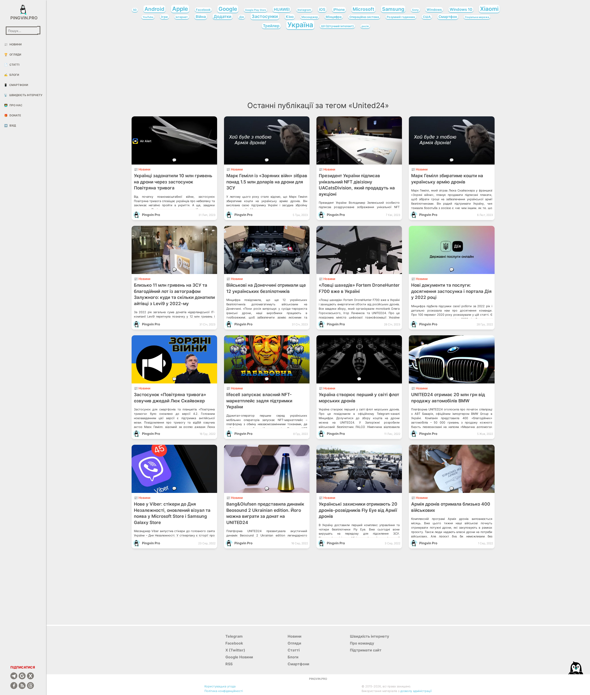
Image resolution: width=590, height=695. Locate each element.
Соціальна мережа (477, 17)
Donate (12, 115)
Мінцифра (334, 17)
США (427, 17)
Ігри (164, 17)
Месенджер (309, 17)
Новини (13, 44)
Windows (434, 10)
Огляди (12, 54)
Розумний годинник (401, 17)
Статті (11, 64)
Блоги (11, 75)
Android (154, 9)
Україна (300, 25)
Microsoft (363, 9)
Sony (415, 10)
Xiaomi (489, 8)
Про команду (362, 643)
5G (135, 10)
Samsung (393, 9)
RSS (229, 664)
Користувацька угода (220, 686)
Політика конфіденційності (223, 691)
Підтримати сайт (365, 650)
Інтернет (182, 17)
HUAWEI (282, 9)
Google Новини (239, 657)
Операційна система (364, 17)
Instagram (304, 10)
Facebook (203, 10)
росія (365, 26)
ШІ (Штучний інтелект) (337, 26)
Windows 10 (461, 9)
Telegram (234, 636)
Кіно (290, 17)
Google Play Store (255, 10)
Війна (201, 16)
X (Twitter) (235, 650)
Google (227, 9)
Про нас (13, 105)
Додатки (222, 16)
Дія (241, 17)
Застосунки (265, 16)
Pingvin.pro (23, 17)
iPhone (339, 9)
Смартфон (448, 17)
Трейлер (271, 26)
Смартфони (16, 85)
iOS (322, 9)
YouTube (148, 17)
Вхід (10, 125)
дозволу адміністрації (416, 691)
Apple (180, 8)
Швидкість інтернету (23, 95)
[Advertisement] (318, 67)
